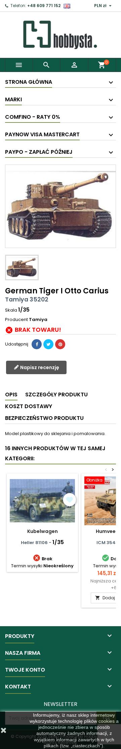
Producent (16, 320)
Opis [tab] (11, 394)
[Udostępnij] (37, 344)
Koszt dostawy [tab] (28, 406)
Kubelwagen (42, 531)
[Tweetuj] (48, 344)
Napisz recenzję (39, 367)
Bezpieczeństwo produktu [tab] (44, 418)
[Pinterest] (60, 344)
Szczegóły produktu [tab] (56, 394)
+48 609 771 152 (44, 5)
